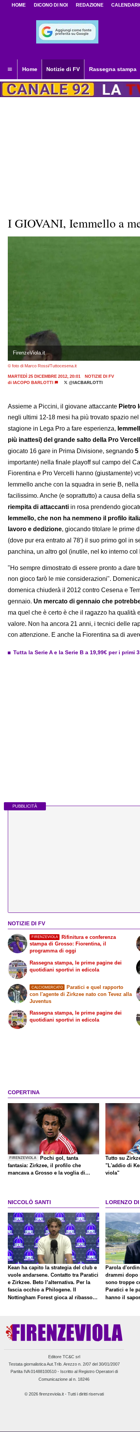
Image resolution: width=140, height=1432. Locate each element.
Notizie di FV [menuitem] (63, 69)
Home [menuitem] (29, 69)
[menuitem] (10, 69)
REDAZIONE (89, 5)
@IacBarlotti (85, 382)
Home (19, 5)
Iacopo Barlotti (33, 382)
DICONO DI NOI (51, 5)
